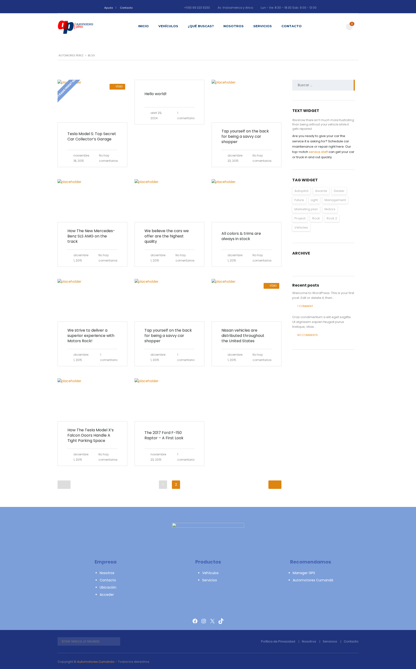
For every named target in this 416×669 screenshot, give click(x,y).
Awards (321, 191)
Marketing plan (306, 209)
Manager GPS (304, 573)
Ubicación (108, 587)
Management (335, 200)
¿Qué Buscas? (201, 26)
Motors (330, 209)
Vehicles (301, 227)
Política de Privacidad (278, 641)
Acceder (107, 594)
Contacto (126, 8)
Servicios (262, 26)
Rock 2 (332, 218)
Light (314, 200)
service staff (318, 152)
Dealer (339, 191)
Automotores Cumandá (313, 580)
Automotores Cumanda (95, 661)
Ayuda (108, 8)
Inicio (143, 26)
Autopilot (301, 191)
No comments (307, 335)
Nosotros (233, 26)
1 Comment (305, 306)
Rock (316, 218)
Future (299, 200)
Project (300, 218)
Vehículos (168, 26)
